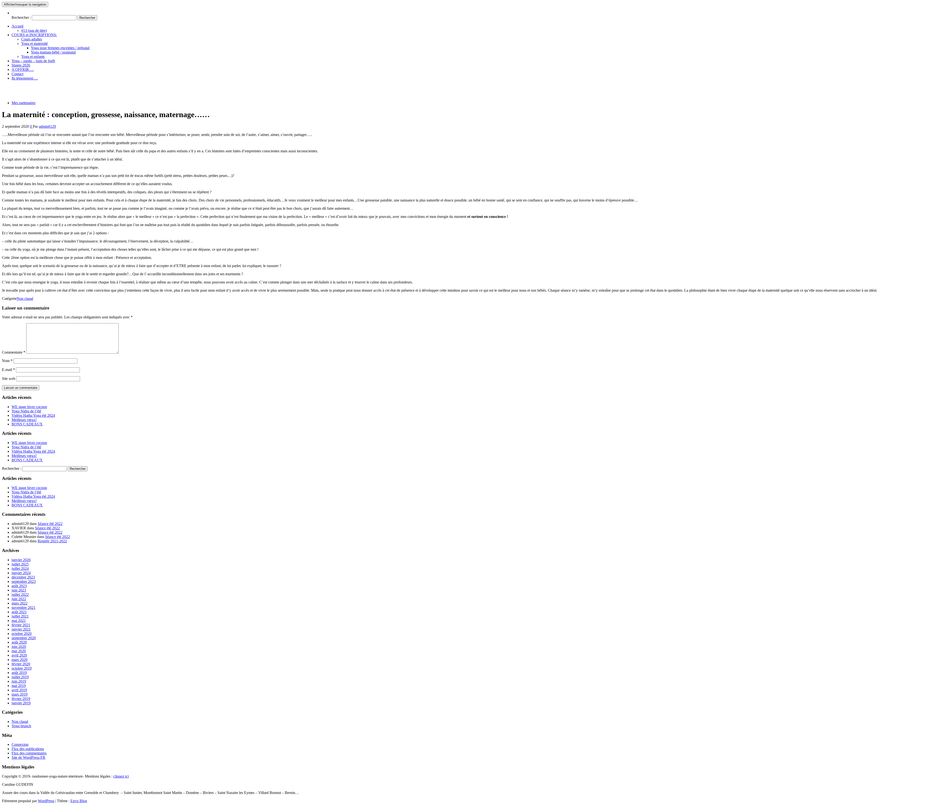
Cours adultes (31, 39)
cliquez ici (121, 776)
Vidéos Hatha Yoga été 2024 (33, 415)
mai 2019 (19, 686)
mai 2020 (19, 651)
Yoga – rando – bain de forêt (33, 61)
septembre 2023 (24, 581)
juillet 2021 (20, 616)
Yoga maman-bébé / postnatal (53, 52)
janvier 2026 (21, 560)
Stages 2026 (21, 65)
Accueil (17, 26)
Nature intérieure (14, 86)
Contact (17, 74)
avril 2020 (19, 655)
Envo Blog (78, 801)
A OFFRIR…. (23, 69)
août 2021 (19, 612)
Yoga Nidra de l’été (26, 411)
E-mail (8, 370)
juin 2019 (19, 681)
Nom (7, 361)
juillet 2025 (20, 564)
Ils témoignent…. (25, 78)
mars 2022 (19, 603)
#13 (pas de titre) (34, 30)
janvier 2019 (21, 703)
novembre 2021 (23, 607)
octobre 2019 (22, 668)
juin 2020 (19, 647)
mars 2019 (19, 694)
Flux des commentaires (29, 753)
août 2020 (19, 642)
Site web (8, 379)
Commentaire (13, 352)
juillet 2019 (20, 677)
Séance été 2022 (50, 524)
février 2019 (21, 699)
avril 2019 (19, 690)
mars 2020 (19, 660)
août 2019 (19, 673)
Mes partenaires (23, 103)
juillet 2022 (20, 594)
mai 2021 (19, 621)
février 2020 (21, 664)
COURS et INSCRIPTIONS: (34, 35)
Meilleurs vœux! (24, 420)
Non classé (25, 298)
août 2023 (19, 586)
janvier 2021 (21, 629)
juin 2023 (19, 590)
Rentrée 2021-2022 (52, 541)
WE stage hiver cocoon (29, 407)
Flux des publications (28, 749)
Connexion (20, 744)
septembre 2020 (24, 638)
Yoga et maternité (34, 43)
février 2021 (21, 625)
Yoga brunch (21, 726)
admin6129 (47, 126)
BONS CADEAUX (27, 424)
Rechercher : (21, 17)
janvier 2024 (21, 573)
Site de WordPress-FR (28, 757)
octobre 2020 (22, 634)
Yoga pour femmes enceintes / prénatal (60, 48)
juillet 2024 (20, 568)
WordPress (46, 801)
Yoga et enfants (33, 56)
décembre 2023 (23, 577)
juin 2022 (19, 599)
